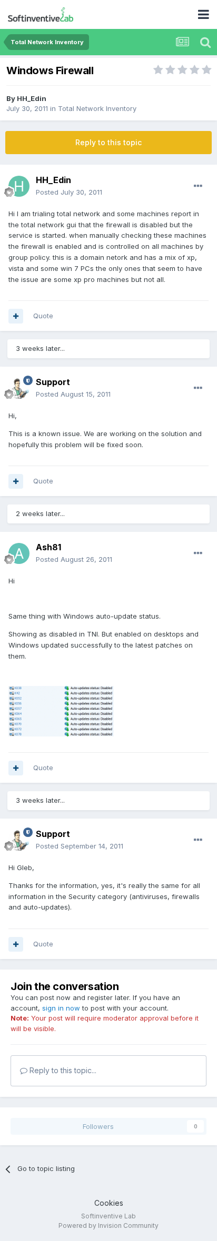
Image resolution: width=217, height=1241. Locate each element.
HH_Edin (31, 98)
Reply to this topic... (61, 1070)
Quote (43, 315)
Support (53, 382)
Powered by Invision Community (108, 1225)
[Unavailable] (61, 711)
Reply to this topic (108, 142)
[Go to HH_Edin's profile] (18, 186)
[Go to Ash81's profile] (18, 553)
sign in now (61, 1008)
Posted (69, 192)
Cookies (108, 1202)
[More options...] (198, 186)
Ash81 (48, 547)
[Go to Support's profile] (18, 388)
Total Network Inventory (97, 108)
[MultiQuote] (15, 316)
